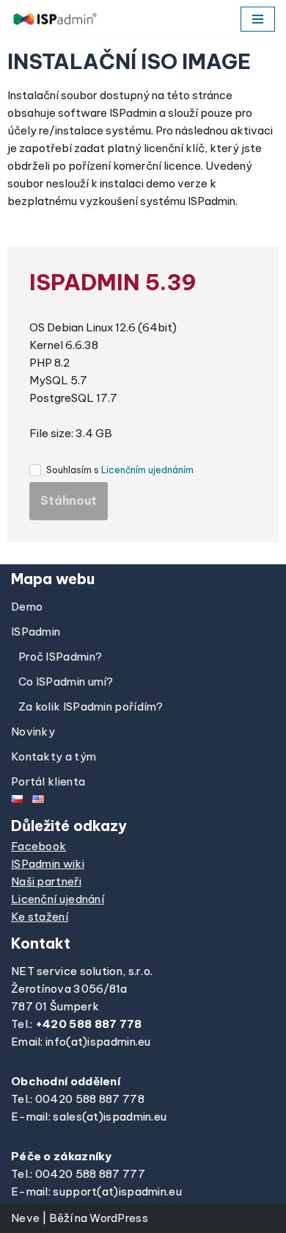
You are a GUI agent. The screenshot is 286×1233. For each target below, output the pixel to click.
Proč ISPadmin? (60, 657)
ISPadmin (35, 632)
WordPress (118, 1218)
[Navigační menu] (258, 19)
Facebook (38, 846)
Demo (27, 607)
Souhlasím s (120, 469)
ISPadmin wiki (47, 864)
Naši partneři (46, 881)
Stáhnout (68, 500)
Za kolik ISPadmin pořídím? (91, 706)
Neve (25, 1218)
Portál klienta (48, 781)
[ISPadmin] (55, 19)
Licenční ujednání (57, 899)
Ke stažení (39, 917)
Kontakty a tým (53, 756)
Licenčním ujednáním (147, 469)
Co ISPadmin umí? (66, 682)
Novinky (33, 731)
